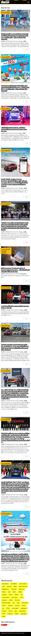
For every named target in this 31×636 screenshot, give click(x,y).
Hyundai (4, 595)
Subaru (4, 611)
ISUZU (10, 595)
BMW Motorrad (23, 586)
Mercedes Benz (6, 603)
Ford (9, 592)
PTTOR (8, 608)
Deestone (21, 589)
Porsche (17, 605)
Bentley (9, 586)
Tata (16, 611)
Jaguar (16, 595)
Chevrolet (14, 589)
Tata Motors (22, 611)
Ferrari (4, 592)
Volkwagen (23, 614)
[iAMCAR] (4, 2)
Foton (14, 592)
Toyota (16, 614)
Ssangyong (24, 608)
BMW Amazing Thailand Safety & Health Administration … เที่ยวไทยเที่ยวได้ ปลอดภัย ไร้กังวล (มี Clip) (15, 270)
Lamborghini (5, 597)
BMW (15, 586)
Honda (20, 592)
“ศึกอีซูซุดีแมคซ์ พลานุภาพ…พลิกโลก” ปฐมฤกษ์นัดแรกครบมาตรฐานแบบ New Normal (14, 129)
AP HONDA (14, 584)
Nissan (4, 605)
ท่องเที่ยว (3, 252)
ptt (3, 608)
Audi (3, 586)
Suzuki (10, 611)
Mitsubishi (25, 603)
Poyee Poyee (23, 274)
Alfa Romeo (5, 584)
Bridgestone (5, 589)
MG (13, 603)
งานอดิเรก (4, 251)
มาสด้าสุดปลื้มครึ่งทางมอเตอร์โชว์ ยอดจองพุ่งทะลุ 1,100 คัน (15, 307)
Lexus (21, 597)
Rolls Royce (15, 608)
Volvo (3, 616)
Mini (18, 603)
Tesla (3, 614)
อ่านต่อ (26, 50)
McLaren (17, 600)
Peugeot (10, 605)
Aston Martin (23, 584)
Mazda (10, 600)
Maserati (4, 600)
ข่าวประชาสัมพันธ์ (5, 13)
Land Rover (15, 597)
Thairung (9, 614)
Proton (24, 605)
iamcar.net (12, 633)
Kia (21, 595)
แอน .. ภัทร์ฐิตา (23, 41)
